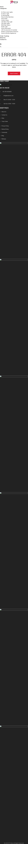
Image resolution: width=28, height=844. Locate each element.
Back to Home (14, 73)
